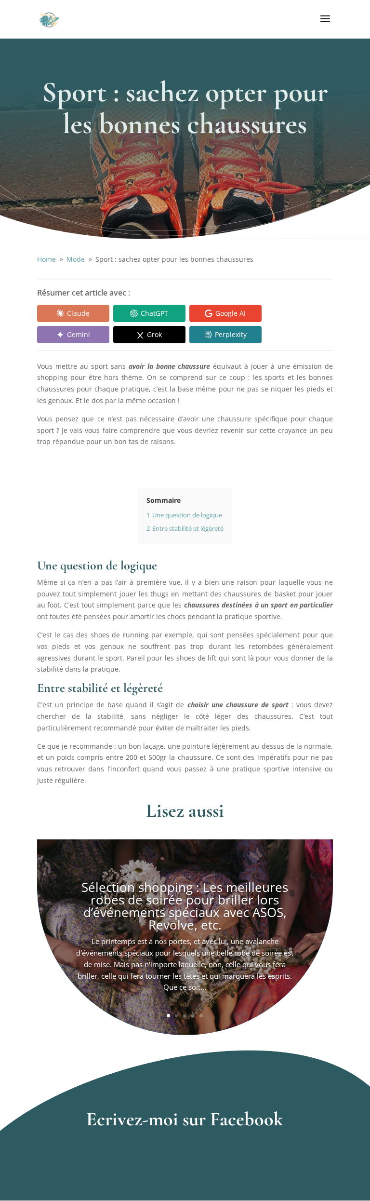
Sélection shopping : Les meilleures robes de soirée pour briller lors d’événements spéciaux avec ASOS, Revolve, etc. (184, 905)
